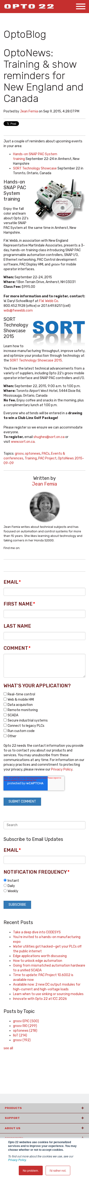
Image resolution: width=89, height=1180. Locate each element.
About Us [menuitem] (12, 1128)
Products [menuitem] (13, 1108)
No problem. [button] (31, 1170)
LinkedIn (24, 548)
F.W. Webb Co (48, 301)
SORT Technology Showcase (35, 168)
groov (19, 454)
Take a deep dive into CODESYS (37, 932)
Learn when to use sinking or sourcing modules (48, 994)
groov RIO (25, 1026)
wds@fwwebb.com (18, 310)
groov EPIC (26, 1021)
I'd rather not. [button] (58, 1170)
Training (31, 458)
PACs (46, 454)
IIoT (20, 1035)
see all (8, 1048)
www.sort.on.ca (23, 442)
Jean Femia (29, 111)
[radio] (44, 880)
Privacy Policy (17, 1160)
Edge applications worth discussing (40, 956)
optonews (32, 454)
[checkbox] (44, 715)
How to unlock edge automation (37, 961)
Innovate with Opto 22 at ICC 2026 (40, 999)
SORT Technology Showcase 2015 (36, 360)
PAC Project (47, 458)
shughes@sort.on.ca (49, 437)
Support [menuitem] (12, 1118)
